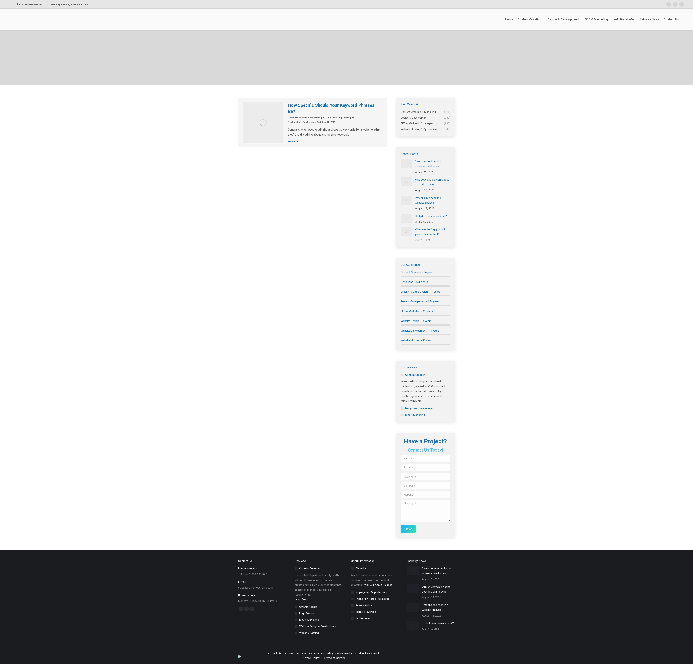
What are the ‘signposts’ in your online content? (430, 232)
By (301, 122)
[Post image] (406, 163)
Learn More (415, 401)
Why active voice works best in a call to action (432, 182)
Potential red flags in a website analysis (428, 200)
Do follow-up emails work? (431, 216)
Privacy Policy (311, 658)
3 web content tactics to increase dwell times (429, 164)
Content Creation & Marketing (305, 117)
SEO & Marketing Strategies (338, 117)
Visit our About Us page (378, 585)
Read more (294, 141)
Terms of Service (335, 658)
